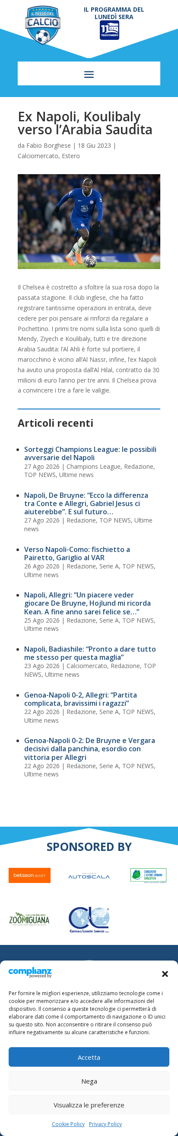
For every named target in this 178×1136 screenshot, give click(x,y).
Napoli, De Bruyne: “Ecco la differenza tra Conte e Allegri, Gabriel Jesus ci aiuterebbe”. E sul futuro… (86, 503)
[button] (165, 974)
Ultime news (76, 475)
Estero (71, 156)
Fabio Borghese (48, 145)
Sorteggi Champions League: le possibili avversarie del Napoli (90, 453)
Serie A (109, 566)
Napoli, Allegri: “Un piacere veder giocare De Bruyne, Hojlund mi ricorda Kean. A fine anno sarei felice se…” (87, 603)
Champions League (94, 466)
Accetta (89, 1057)
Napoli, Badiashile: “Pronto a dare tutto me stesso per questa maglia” (90, 653)
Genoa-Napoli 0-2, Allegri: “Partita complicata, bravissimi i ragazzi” (80, 699)
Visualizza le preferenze (89, 1104)
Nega (89, 1081)
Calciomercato (38, 156)
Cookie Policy (68, 1124)
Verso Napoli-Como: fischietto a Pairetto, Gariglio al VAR (77, 553)
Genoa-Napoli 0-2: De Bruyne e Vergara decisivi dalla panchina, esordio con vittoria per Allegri (89, 749)
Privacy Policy (105, 1124)
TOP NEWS (40, 475)
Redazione (138, 466)
